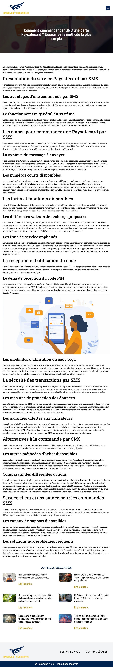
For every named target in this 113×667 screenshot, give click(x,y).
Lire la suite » (25, 584)
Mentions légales (96, 651)
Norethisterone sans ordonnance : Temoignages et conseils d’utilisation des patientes (91, 577)
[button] (108, 8)
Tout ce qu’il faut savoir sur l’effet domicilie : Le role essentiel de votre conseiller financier (91, 618)
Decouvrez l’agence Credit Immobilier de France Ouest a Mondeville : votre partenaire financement (35, 598)
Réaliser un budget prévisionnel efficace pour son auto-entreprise (33, 576)
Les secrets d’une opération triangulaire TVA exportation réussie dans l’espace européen (34, 618)
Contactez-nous (70, 651)
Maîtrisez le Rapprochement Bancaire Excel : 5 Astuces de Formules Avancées (91, 598)
